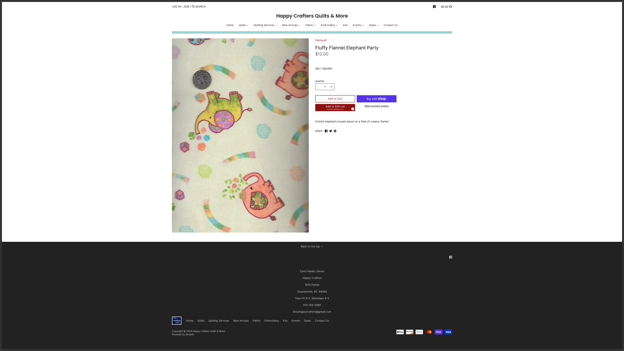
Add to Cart (335, 98)
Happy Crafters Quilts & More (312, 15)
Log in (176, 6)
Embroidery (272, 320)
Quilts (200, 320)
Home (189, 320)
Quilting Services (218, 320)
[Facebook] (434, 6)
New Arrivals (241, 320)
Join (186, 6)
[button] (335, 107)
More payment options (377, 106)
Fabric (256, 320)
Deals (307, 320)
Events (296, 320)
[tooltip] (352, 108)
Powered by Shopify (183, 334)
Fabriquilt (321, 40)
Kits (285, 320)
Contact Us (322, 320)
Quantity (319, 81)
